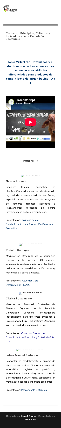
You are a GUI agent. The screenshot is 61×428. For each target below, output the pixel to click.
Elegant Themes (28, 416)
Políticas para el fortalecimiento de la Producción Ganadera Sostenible (29, 224)
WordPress (30, 419)
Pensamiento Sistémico (34, 389)
